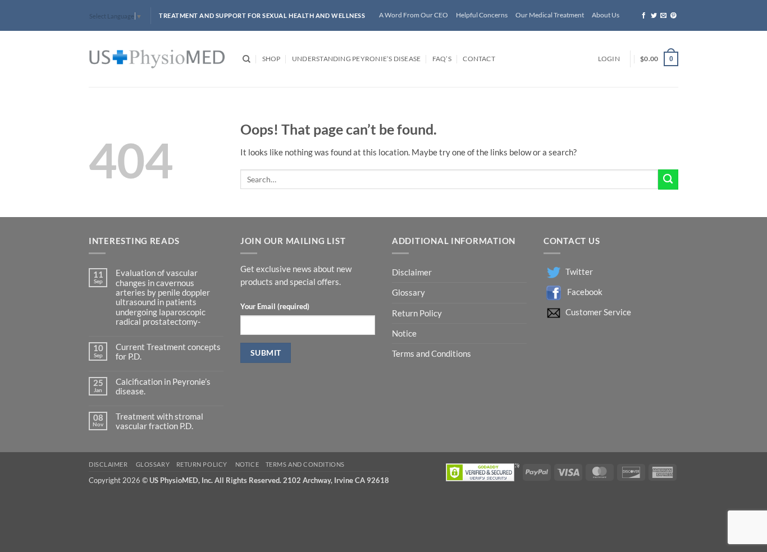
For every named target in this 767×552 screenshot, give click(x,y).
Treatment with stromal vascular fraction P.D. (159, 421)
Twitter (579, 272)
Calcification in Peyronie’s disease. (163, 386)
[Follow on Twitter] (654, 15)
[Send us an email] (663, 15)
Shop (271, 58)
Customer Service (598, 312)
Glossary (408, 292)
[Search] (246, 59)
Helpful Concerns (482, 15)
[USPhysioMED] (157, 59)
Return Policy (418, 313)
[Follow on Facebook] (644, 15)
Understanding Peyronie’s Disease (356, 58)
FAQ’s (441, 58)
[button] (609, 59)
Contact (479, 58)
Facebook (584, 292)
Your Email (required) (274, 306)
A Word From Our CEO (413, 15)
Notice (404, 333)
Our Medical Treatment (549, 15)
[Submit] (668, 179)
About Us (605, 15)
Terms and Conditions (431, 353)
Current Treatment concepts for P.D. (168, 351)
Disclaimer (412, 272)
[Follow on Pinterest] (673, 15)
